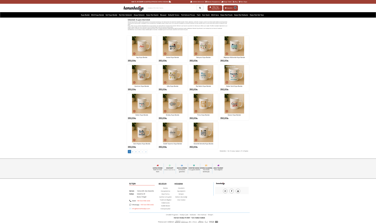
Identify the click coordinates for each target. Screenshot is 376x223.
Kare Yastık (206, 15)
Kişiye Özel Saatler (152, 15)
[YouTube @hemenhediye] (238, 191)
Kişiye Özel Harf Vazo (257, 15)
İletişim (181, 194)
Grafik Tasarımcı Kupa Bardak (172, 144)
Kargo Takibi (227, 2)
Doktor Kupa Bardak (142, 115)
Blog (235, 2)
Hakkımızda (165, 203)
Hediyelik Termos (173, 15)
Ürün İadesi (181, 200)
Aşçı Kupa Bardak (141, 57)
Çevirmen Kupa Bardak (142, 86)
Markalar (193, 215)
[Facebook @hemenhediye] (231, 191)
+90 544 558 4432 (143, 201)
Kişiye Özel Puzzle (226, 15)
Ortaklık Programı (172, 215)
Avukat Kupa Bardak (172, 57)
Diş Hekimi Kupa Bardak (203, 86)
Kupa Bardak (85, 15)
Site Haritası (202, 215)
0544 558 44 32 (169, 170)
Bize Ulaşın (243, 2)
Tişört (199, 15)
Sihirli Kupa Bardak (97, 15)
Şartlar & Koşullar (165, 197)
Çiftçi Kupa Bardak (172, 86)
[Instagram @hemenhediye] (225, 191)
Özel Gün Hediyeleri (125, 15)
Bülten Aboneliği (181, 197)
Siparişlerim (181, 191)
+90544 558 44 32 (198, 2)
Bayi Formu (165, 194)
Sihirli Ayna (215, 15)
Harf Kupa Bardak (111, 15)
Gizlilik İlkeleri (165, 206)
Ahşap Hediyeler (139, 15)
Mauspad (163, 15)
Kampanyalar (165, 209)
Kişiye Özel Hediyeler (241, 15)
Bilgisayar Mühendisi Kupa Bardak (234, 57)
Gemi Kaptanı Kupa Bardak (141, 144)
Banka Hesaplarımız (213, 2)
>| (145, 152)
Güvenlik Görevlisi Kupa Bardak (203, 144)
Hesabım (181, 188)
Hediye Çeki (184, 215)
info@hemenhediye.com (141, 209)
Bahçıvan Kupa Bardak (203, 57)
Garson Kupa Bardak (234, 115)
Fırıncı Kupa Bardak (203, 115)
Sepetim (231, 7)
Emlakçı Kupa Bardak (172, 115)
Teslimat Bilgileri (165, 200)
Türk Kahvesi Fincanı (188, 15)
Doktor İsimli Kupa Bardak (234, 86)
